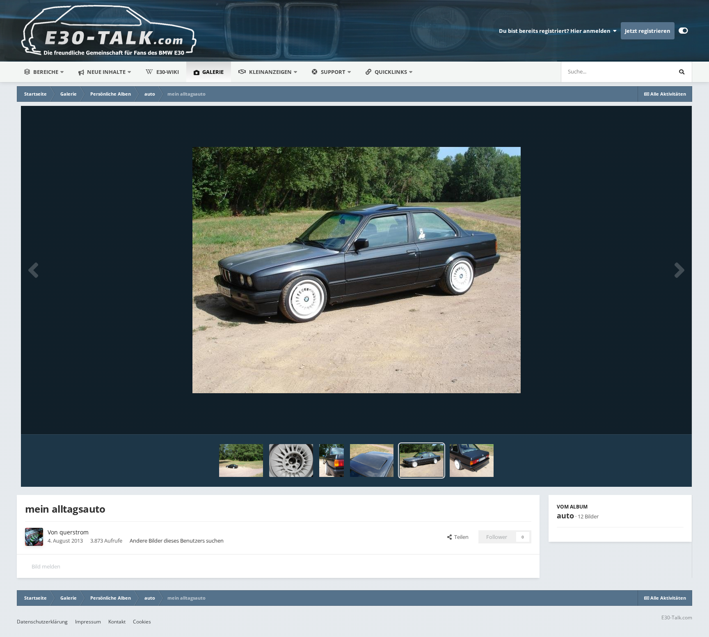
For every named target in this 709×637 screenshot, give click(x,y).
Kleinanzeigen (270, 72)
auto (565, 515)
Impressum (88, 621)
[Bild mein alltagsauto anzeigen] (422, 460)
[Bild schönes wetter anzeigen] (241, 460)
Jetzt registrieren (647, 30)
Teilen (460, 537)
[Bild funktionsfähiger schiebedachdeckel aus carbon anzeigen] (372, 460)
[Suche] (681, 72)
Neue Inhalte (106, 72)
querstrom (74, 532)
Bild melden (46, 566)
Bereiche (45, 72)
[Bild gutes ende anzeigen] (472, 460)
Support (333, 72)
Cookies (142, 621)
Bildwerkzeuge (655, 419)
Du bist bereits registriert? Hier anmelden (556, 30)
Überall (651, 71)
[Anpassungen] (683, 30)
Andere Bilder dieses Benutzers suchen (177, 540)
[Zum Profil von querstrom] (34, 537)
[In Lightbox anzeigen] (356, 270)
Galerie (212, 72)
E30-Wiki (167, 72)
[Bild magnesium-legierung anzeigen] (291, 460)
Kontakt (117, 621)
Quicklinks (391, 72)
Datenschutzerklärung (42, 621)
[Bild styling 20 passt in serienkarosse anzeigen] (331, 460)
